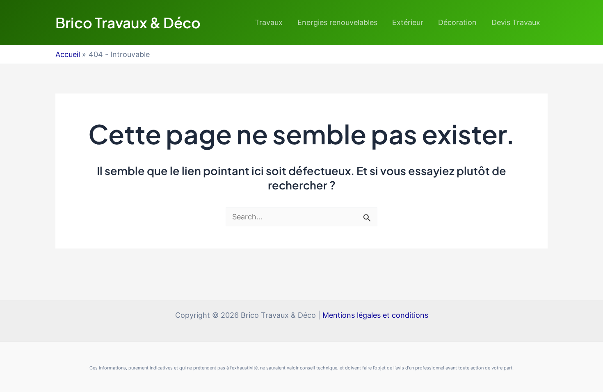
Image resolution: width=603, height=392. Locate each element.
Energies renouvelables (337, 22)
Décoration (457, 22)
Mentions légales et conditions (375, 315)
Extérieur (407, 22)
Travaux (269, 22)
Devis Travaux (515, 22)
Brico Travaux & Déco (128, 23)
